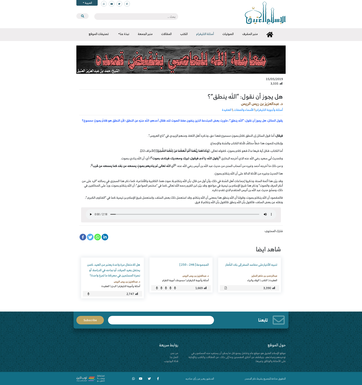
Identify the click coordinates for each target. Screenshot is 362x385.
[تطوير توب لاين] (90, 378)
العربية (88, 2)
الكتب (264, 280)
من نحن (174, 353)
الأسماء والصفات (244, 109)
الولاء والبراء (253, 280)
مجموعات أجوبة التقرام (173, 280)
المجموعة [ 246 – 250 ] (194, 264)
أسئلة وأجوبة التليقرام (269, 109)
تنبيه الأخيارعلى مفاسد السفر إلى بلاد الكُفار (251, 264)
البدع (113, 286)
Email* (161, 318)
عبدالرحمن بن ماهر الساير (264, 276)
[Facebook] (83, 237)
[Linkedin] (105, 237)
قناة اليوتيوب (171, 361)
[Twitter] (90, 237)
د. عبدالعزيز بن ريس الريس (262, 103)
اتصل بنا (174, 357)
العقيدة (226, 109)
